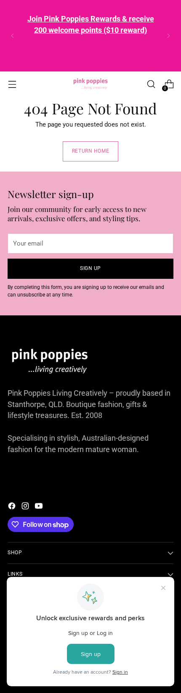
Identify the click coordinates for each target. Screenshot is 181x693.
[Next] (168, 35)
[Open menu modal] (12, 84)
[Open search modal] (151, 84)
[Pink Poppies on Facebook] (13, 507)
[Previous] (12, 35)
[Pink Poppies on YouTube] (40, 507)
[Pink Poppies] (90, 84)
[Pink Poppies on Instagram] (26, 507)
